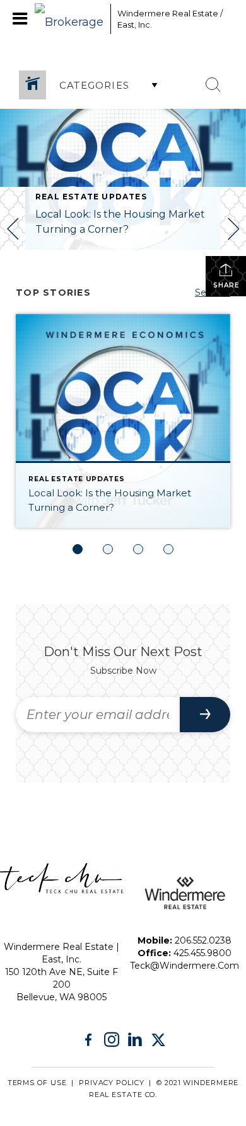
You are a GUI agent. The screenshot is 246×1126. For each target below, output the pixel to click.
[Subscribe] (205, 714)
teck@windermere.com (184, 965)
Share (226, 285)
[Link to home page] (69, 19)
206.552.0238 (203, 940)
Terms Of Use (37, 1082)
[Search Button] (213, 85)
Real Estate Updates (91, 196)
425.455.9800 (202, 953)
